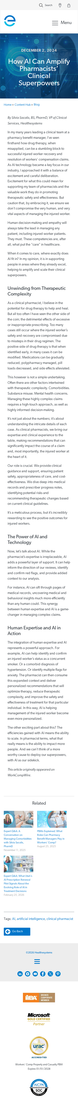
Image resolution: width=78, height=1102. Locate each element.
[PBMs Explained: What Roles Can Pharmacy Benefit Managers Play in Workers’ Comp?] (52, 819)
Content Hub (24, 105)
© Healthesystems (39, 952)
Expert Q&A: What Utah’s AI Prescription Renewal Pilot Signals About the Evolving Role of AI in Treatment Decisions (18, 884)
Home (9, 105)
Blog (37, 104)
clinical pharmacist (60, 919)
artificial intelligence (31, 919)
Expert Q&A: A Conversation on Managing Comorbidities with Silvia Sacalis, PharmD (18, 839)
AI (13, 919)
